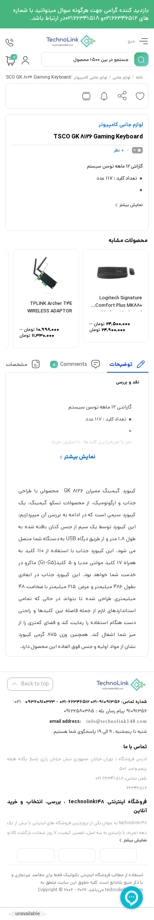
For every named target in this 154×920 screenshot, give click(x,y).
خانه (139, 77)
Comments (70, 364)
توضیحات (121, 364)
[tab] (128, 366)
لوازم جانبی (122, 77)
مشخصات (17, 364)
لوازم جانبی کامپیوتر (91, 77)
